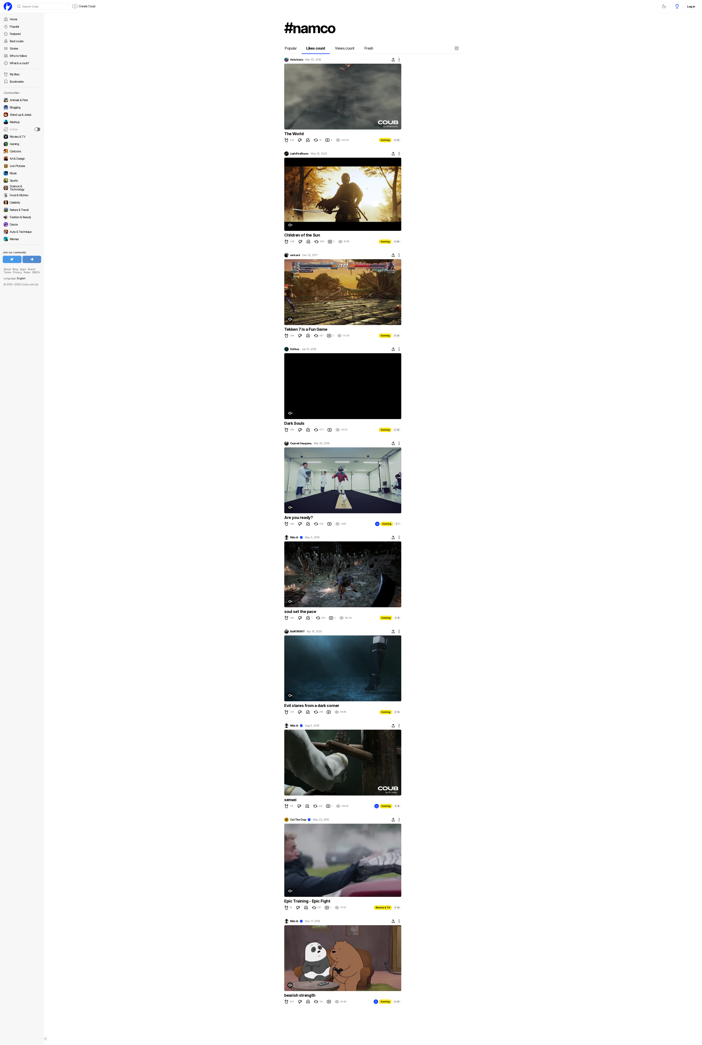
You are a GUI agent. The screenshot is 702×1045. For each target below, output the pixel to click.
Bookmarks (17, 81)
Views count (344, 48)
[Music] (22, 173)
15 (397, 617)
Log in (691, 6)
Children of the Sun (302, 235)
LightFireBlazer (299, 153)
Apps (23, 269)
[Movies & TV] (22, 136)
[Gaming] (22, 144)
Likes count (315, 48)
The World (293, 133)
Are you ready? (298, 517)
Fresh (368, 48)
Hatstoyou (296, 59)
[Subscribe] (37, 129)
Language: (14, 278)
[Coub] (8, 6)
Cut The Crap (298, 819)
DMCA (36, 272)
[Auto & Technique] (22, 231)
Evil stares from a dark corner (311, 705)
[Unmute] (290, 225)
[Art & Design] (22, 158)
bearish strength (299, 995)
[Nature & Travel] (22, 209)
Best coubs (17, 41)
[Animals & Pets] (22, 100)
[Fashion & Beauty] (22, 217)
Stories (14, 48)
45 (397, 907)
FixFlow (294, 349)
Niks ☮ (294, 537)
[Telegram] (31, 259)
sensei (290, 799)
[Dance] (22, 224)
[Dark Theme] (664, 6)
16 (397, 712)
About (7, 269)
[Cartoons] (22, 151)
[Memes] (22, 239)
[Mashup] (22, 122)
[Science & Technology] (22, 188)
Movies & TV (383, 907)
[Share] (393, 59)
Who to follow (18, 56)
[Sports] (22, 180)
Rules (27, 272)
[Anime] (22, 129)
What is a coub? (19, 63)
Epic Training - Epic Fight (307, 901)
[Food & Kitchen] (22, 195)
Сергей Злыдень (301, 443)
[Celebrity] (22, 202)
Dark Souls (294, 423)
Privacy (17, 272)
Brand (31, 269)
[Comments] (308, 140)
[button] (457, 48)
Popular (14, 26)
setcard (295, 255)
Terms (7, 272)
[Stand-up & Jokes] (22, 114)
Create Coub (87, 6)
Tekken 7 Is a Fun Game (305, 329)
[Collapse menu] (45, 1038)
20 (396, 140)
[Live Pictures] (22, 166)
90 (396, 241)
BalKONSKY (297, 631)
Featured (15, 34)
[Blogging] (22, 107)
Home (13, 19)
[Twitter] (12, 259)
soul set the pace (300, 611)
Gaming (385, 140)
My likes (14, 74)
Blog (15, 269)
